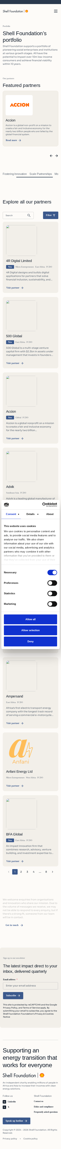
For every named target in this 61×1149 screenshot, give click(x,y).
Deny (30, 641)
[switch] (52, 583)
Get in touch (12, 925)
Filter (49, 215)
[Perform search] (29, 215)
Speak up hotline (14, 1121)
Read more (11, 140)
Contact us (38, 1101)
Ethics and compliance (43, 1107)
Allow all (30, 619)
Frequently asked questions (46, 1112)
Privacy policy (10, 1138)
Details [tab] (30, 514)
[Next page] (52, 872)
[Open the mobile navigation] (55, 11)
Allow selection (30, 630)
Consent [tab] (11, 514)
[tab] (15, 174)
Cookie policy (30, 1138)
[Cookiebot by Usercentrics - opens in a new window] (43, 504)
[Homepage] (15, 11)
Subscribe (11, 995)
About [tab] (50, 514)
